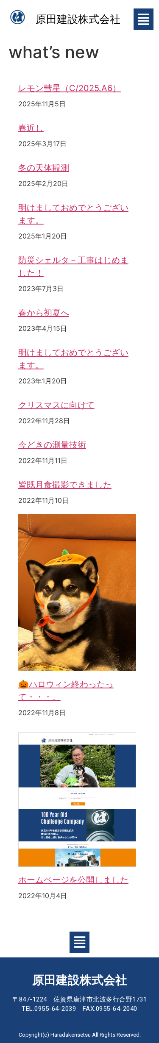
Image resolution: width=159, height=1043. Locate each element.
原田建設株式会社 (78, 19)
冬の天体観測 (43, 168)
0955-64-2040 (116, 1008)
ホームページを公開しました (73, 880)
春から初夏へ (43, 313)
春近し (31, 128)
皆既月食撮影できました (65, 485)
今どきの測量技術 (52, 445)
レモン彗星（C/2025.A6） (69, 88)
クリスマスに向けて (56, 405)
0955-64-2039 (55, 1008)
